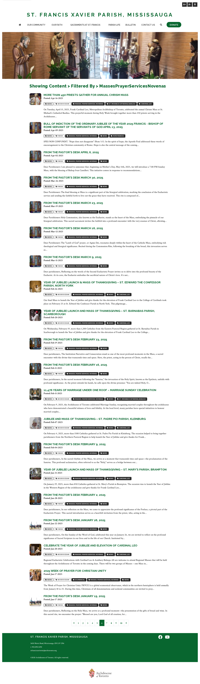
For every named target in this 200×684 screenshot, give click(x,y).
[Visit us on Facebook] (160, 637)
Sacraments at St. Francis (85, 25)
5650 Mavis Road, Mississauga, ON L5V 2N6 (47, 643)
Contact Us (148, 25)
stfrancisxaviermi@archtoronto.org (43, 650)
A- (189, 4)
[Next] (126, 623)
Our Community (36, 25)
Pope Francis (118, 136)
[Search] (161, 25)
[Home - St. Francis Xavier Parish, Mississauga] (20, 25)
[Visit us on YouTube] (167, 637)
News (49, 104)
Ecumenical (80, 580)
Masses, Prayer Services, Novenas (89, 104)
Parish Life (114, 25)
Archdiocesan (63, 104)
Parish (60, 136)
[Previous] (73, 623)
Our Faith (57, 25)
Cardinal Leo (146, 104)
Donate (174, 25)
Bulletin (130, 25)
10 (121, 623)
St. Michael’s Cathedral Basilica (121, 104)
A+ (184, 4)
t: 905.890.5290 (36, 647)
